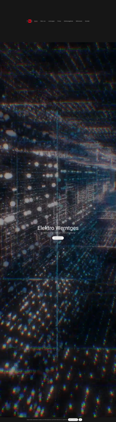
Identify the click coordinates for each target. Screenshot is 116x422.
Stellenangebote (68, 21)
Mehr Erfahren (58, 238)
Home (36, 21)
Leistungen (51, 21)
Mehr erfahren (73, 419)
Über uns (43, 21)
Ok (80, 419)
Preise (59, 21)
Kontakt (87, 21)
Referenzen (79, 21)
